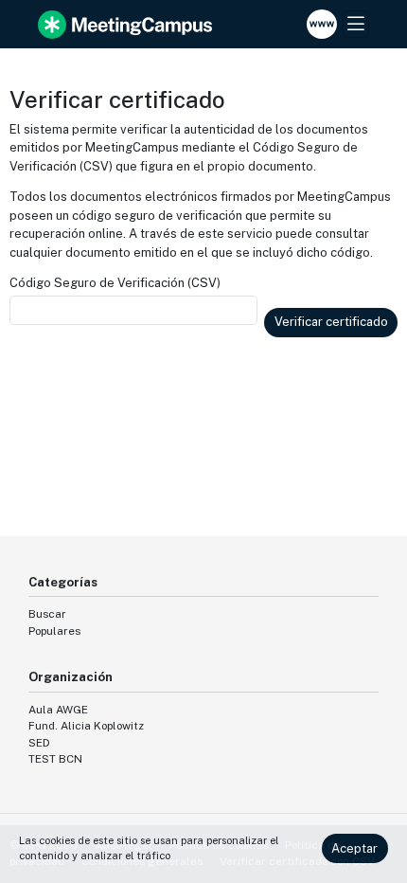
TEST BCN (55, 759)
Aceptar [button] (354, 848)
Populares (54, 631)
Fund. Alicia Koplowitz (86, 725)
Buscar (47, 614)
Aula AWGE (58, 709)
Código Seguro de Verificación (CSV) (115, 283)
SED (39, 742)
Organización (70, 677)
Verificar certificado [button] (331, 322)
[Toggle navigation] (356, 24)
